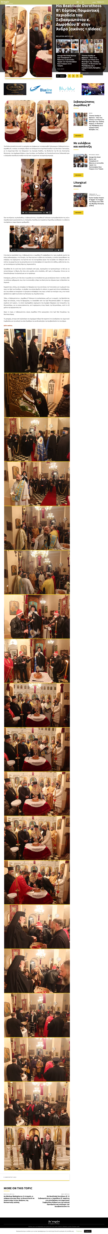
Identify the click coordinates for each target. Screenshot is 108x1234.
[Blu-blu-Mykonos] (67, 89)
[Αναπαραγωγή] (23, 212)
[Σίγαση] (47, 212)
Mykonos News (94, 154)
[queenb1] (15, 89)
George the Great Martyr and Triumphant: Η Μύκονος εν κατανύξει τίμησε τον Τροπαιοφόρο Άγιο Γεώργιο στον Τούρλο (67, 60)
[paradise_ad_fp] (93, 89)
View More (78, 135)
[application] (36, 186)
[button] (83, 2)
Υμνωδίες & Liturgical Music (95, 195)
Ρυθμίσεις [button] (79, 1231)
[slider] (35, 212)
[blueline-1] (41, 89)
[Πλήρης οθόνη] (50, 212)
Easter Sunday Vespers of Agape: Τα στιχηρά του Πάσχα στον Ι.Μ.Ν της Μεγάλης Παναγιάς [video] (96, 202)
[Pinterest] (77, 76)
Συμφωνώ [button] (87, 1231)
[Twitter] (73, 76)
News (91, 113)
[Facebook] (69, 76)
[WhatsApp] (81, 76)
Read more (60, 69)
